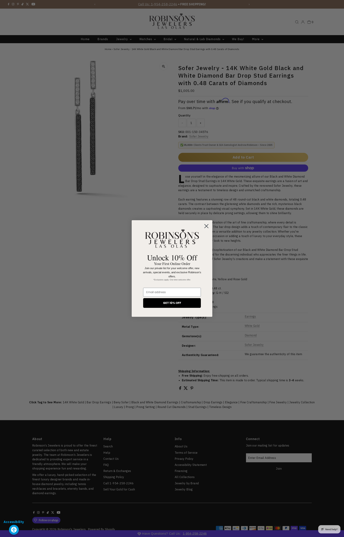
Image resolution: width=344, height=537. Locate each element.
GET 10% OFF (172, 303)
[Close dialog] (206, 226)
